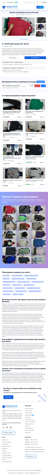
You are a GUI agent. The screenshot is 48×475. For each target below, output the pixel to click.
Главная (17, 14)
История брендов (29, 428)
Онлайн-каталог (28, 410)
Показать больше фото (24, 39)
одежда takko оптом (21, 291)
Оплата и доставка (29, 419)
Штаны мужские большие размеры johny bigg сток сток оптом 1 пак (12, 112)
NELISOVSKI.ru (37, 470)
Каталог (22, 14)
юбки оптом (6, 278)
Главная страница (29, 408)
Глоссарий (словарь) (7, 455)
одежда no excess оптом (34, 288)
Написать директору (7, 461)
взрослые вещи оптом (37, 281)
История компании (6, 442)
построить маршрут (23, 71)
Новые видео (28, 415)
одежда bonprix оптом (8, 281)
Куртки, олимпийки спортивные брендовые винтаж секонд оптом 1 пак (12, 135)
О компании (5, 439)
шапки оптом (6, 284)
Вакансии (4, 450)
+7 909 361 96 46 (33, 439)
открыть (19, 116)
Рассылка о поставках (30, 421)
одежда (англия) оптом (23, 281)
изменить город (18, 62)
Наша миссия (5, 444)
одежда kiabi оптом (29, 284)
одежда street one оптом (31, 275)
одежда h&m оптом (19, 288)
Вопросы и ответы (6, 453)
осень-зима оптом (31, 278)
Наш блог (27, 426)
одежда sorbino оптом (34, 291)
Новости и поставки (29, 430)
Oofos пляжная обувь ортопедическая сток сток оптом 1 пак (12, 158)
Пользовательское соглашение (15, 473)
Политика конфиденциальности (32, 473)
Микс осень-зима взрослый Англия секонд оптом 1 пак (34, 157)
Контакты (4, 459)
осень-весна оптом (17, 275)
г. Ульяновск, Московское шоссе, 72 (33, 447)
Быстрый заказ (35, 57)
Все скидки (27, 417)
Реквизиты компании (7, 457)
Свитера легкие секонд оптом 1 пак (35, 180)
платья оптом (6, 294)
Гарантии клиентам (6, 446)
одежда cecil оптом (18, 294)
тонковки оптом (17, 284)
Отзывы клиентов (29, 423)
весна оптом (6, 275)
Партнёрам (4, 448)
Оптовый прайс (28, 412)
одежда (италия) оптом (18, 278)
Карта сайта (27, 432)
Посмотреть (37, 85)
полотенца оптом (7, 288)
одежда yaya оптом (8, 291)
